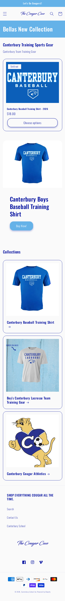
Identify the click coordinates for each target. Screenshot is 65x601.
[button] (5, 14)
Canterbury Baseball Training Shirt (30, 322)
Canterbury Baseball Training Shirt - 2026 (27, 108)
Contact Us (12, 517)
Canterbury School (16, 526)
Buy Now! (21, 226)
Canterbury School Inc (29, 592)
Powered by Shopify (43, 592)
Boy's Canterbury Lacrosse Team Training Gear (28, 400)
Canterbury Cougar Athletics (26, 474)
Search (10, 509)
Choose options (32, 123)
